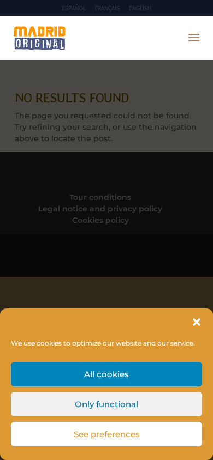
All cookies (106, 374)
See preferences (107, 434)
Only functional (106, 404)
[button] (196, 322)
